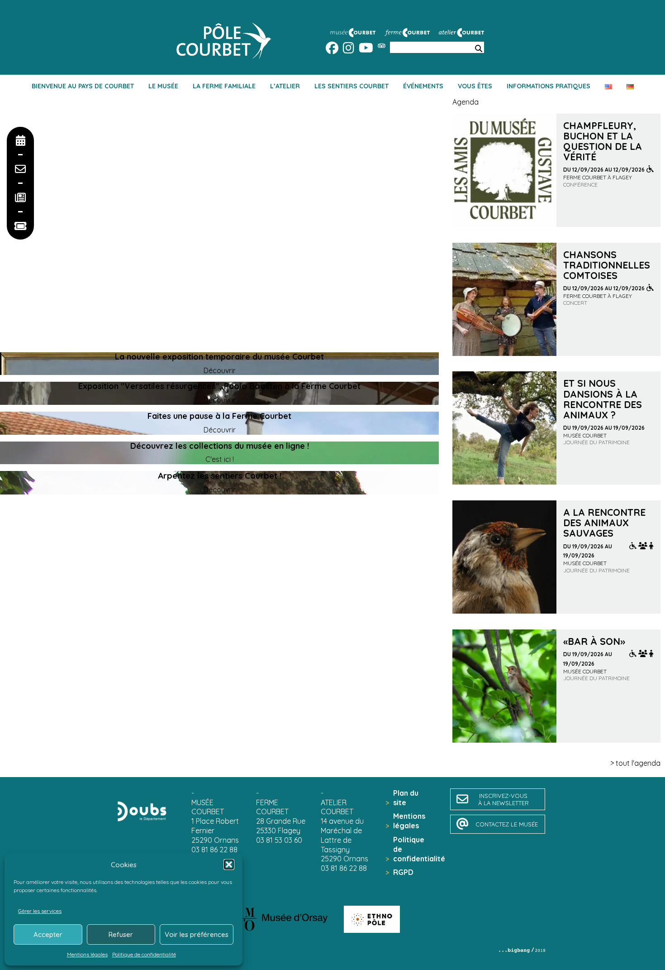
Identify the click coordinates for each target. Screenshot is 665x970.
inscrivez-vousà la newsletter (503, 799)
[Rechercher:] (478, 48)
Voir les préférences (196, 934)
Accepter (47, 934)
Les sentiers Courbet (351, 86)
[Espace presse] (20, 197)
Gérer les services (40, 911)
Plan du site (405, 797)
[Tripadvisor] (381, 45)
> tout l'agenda (635, 763)
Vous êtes (475, 86)
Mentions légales (87, 954)
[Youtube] (366, 49)
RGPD (403, 872)
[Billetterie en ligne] (20, 226)
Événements (423, 86)
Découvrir (220, 370)
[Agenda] (20, 140)
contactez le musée (506, 824)
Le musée (163, 86)
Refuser (121, 934)
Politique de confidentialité (144, 954)
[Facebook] (332, 49)
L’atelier (285, 86)
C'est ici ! (219, 459)
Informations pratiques (548, 86)
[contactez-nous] (20, 169)
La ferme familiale (224, 86)
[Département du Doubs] (142, 811)
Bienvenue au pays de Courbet (83, 86)
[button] (228, 864)
